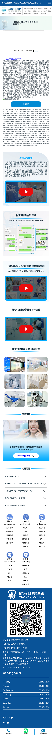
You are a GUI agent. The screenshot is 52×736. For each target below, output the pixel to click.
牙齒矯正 (41, 528)
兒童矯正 (41, 532)
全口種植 (9, 543)
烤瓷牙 (9, 577)
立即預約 (26, 104)
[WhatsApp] (43, 730)
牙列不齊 (41, 547)
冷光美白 (25, 528)
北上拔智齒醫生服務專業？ (13, 59)
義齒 (9, 581)
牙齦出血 (25, 573)
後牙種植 (9, 532)
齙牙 (42, 539)
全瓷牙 (9, 566)
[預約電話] (8, 730)
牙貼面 (25, 547)
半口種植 (9, 539)
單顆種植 (9, 535)
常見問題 (25, 543)
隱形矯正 (41, 535)
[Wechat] (25, 730)
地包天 (41, 543)
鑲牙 (9, 573)
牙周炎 (25, 581)
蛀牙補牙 (25, 566)
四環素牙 (25, 539)
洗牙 (25, 532)
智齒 (25, 569)
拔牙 (36, 51)
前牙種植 (9, 528)
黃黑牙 (25, 535)
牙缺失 (9, 569)
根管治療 (25, 584)
